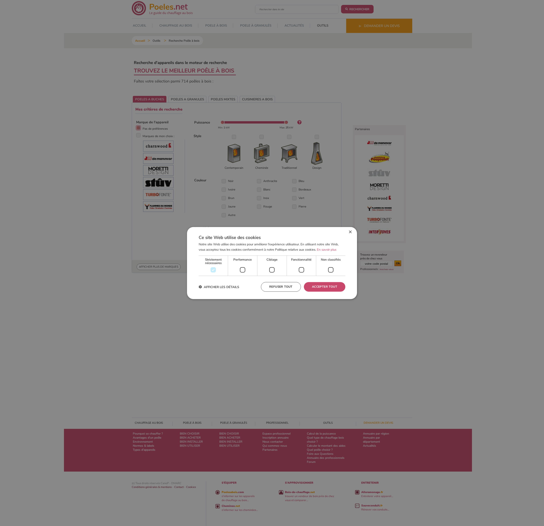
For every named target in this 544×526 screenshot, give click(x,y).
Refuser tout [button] (281, 287)
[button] (219, 287)
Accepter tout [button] (324, 287)
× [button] (350, 232)
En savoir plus (326, 249)
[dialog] (272, 263)
